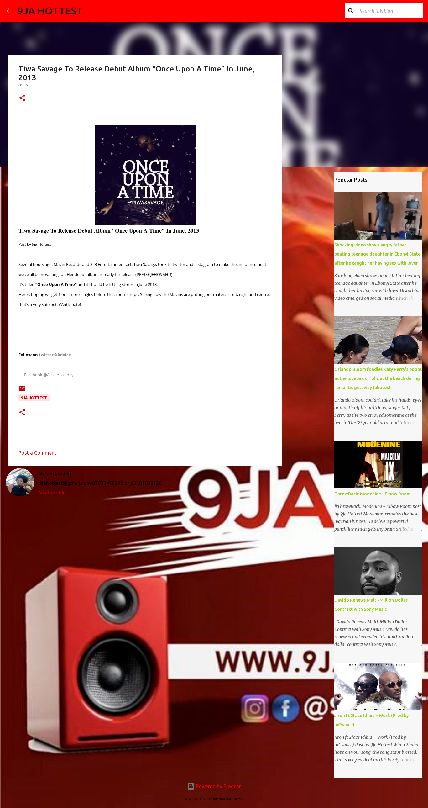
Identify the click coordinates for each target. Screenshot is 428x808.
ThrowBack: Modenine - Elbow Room (372, 493)
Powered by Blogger (218, 786)
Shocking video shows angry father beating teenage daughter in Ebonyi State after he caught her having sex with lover (377, 254)
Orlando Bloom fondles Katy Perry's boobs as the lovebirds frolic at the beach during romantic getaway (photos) (378, 378)
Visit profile (52, 492)
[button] (22, 98)
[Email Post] (22, 391)
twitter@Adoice (55, 354)
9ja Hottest (34, 398)
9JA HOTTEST (50, 10)
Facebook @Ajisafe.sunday (47, 375)
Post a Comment (37, 453)
